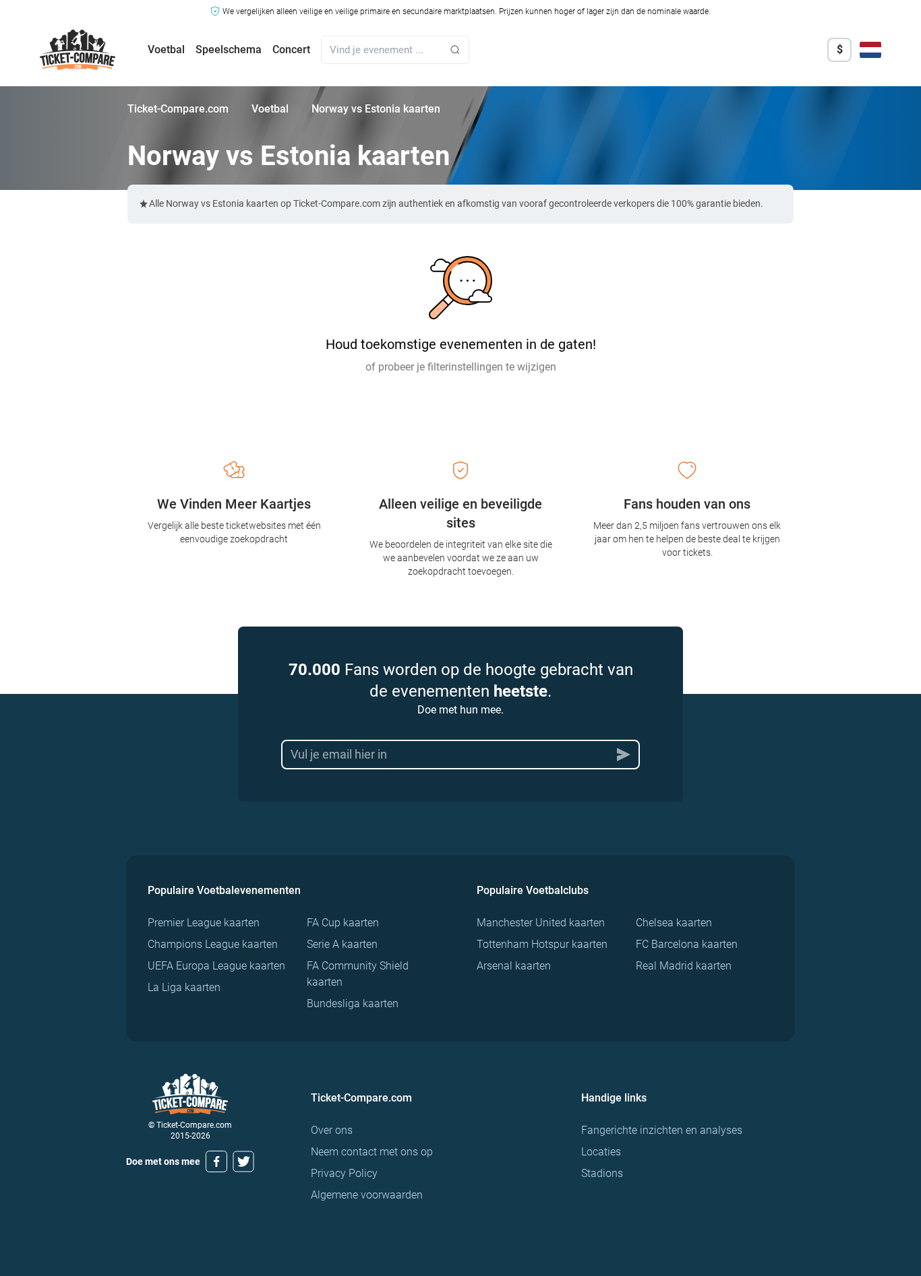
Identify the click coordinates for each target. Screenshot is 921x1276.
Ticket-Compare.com (178, 108)
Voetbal (166, 49)
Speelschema (229, 49)
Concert (291, 49)
